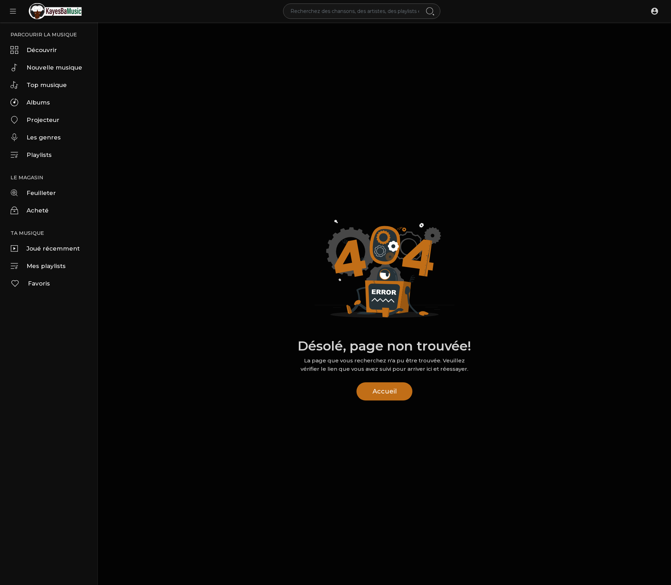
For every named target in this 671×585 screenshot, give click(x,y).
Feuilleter (41, 192)
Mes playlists (46, 265)
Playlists (39, 154)
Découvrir (42, 49)
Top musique (47, 84)
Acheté (38, 210)
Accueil (385, 391)
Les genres (44, 137)
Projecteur (43, 119)
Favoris (39, 283)
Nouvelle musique (54, 67)
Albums (38, 102)
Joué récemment (53, 248)
